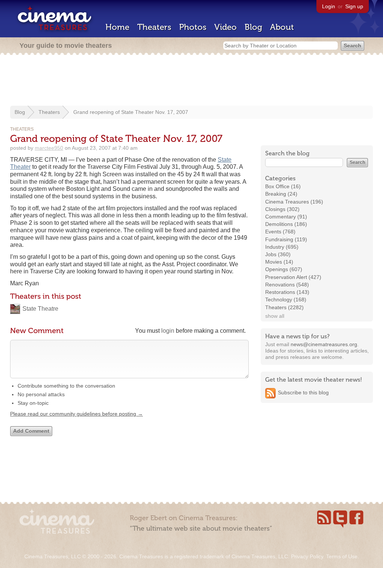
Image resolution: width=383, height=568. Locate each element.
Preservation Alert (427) (293, 277)
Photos (192, 27)
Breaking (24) (281, 194)
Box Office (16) (283, 186)
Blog (253, 27)
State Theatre (40, 308)
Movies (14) (279, 262)
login (167, 331)
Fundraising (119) (286, 239)
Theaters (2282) (284, 307)
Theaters (154, 27)
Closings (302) (282, 209)
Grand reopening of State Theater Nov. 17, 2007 (130, 112)
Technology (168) (285, 299)
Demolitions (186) (286, 224)
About (282, 27)
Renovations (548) (287, 285)
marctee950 (49, 148)
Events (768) (280, 232)
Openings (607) (283, 269)
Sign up (354, 6)
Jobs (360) (278, 254)
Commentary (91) (286, 217)
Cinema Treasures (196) (294, 202)
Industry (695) (281, 247)
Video (225, 27)
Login (328, 6)
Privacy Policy (307, 556)
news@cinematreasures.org (324, 344)
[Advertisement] (191, 81)
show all (274, 316)
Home (117, 27)
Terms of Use (342, 556)
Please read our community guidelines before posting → (76, 414)
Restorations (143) (287, 292)
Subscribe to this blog (303, 392)
